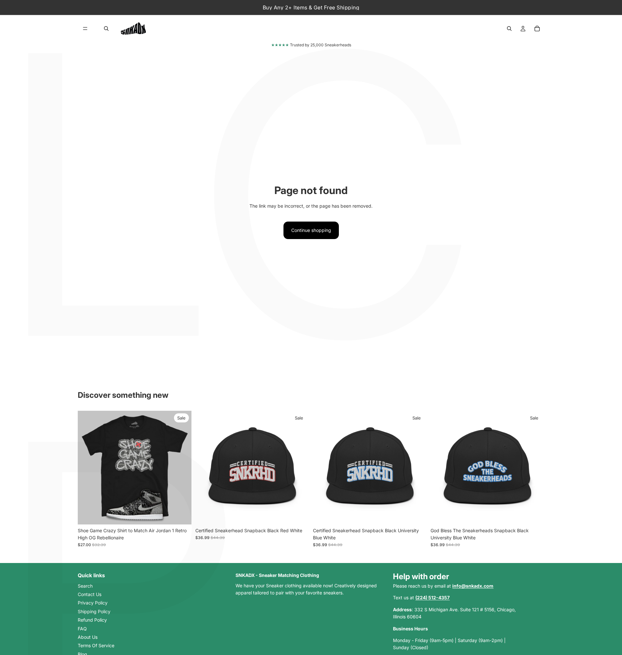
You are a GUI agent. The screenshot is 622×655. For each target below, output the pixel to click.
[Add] (299, 514)
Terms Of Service (96, 645)
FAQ (82, 628)
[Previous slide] (87, 467)
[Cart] (537, 28)
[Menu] (85, 28)
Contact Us (89, 594)
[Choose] (181, 514)
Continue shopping (311, 230)
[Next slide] (181, 467)
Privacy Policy (93, 602)
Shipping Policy (94, 611)
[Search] (106, 28)
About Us (88, 637)
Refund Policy (92, 620)
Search (85, 585)
